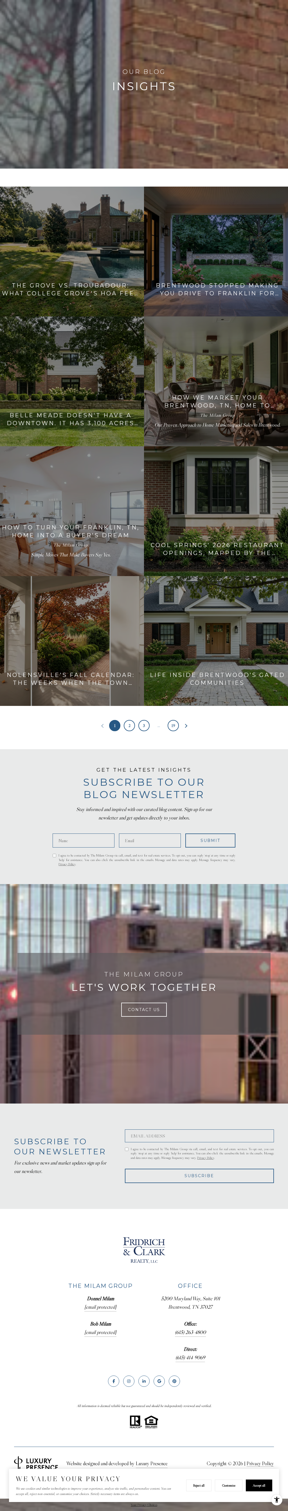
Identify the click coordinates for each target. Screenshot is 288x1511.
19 (173, 725)
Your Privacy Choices (144, 1505)
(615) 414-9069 (190, 1357)
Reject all (198, 1485)
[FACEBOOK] (113, 1381)
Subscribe (199, 1175)
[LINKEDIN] (144, 1381)
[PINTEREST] (174, 1381)
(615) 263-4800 (190, 1332)
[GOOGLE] (159, 1381)
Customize (228, 1485)
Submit (210, 840)
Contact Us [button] (144, 1009)
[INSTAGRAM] (128, 1381)
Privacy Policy (66, 864)
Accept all (259, 1485)
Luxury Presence (152, 1463)
